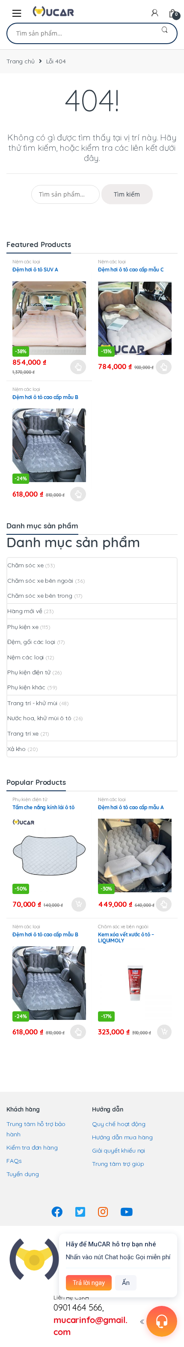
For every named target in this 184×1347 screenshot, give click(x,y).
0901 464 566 (77, 1307)
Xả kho (16, 749)
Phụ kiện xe (22, 627)
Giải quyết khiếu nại (118, 1150)
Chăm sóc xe (25, 565)
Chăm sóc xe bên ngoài (40, 580)
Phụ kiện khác (26, 687)
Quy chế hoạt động (118, 1124)
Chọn (78, 367)
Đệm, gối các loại (31, 642)
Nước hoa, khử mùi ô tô (39, 718)
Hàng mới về (24, 611)
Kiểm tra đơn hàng (32, 1147)
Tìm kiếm (164, 33)
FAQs (13, 1161)
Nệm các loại (26, 262)
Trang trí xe (23, 733)
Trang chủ (20, 61)
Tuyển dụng (22, 1174)
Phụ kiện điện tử (28, 672)
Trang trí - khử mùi (32, 703)
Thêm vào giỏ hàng (78, 904)
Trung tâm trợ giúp (118, 1164)
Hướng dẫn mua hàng (122, 1137)
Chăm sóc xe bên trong (39, 595)
